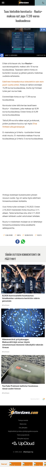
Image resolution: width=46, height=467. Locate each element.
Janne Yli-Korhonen (11, 55)
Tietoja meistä (23, 420)
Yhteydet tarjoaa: (23, 438)
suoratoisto (29, 235)
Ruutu (39, 235)
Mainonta (23, 424)
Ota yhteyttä (23, 428)
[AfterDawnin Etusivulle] (23, 2)
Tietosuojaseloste (23, 435)
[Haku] (37, 3)
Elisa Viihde (9, 235)
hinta (19, 235)
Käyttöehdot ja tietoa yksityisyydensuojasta (23, 431)
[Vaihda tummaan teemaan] (43, 3)
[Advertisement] (23, 165)
